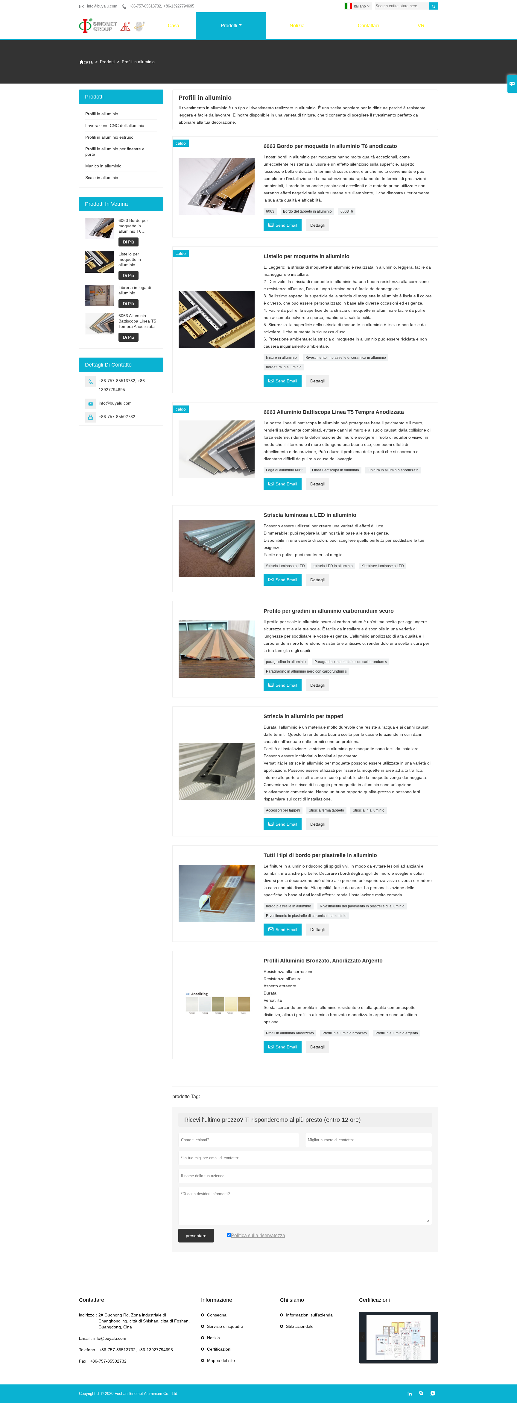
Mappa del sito (221, 1360)
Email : (85, 1338)
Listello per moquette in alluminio (129, 259)
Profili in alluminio (101, 113)
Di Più (128, 242)
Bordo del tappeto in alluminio (307, 211)
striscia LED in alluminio (333, 566)
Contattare (91, 1300)
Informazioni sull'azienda (309, 1315)
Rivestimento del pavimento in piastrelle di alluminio (362, 906)
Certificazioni (219, 1349)
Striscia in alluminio (368, 810)
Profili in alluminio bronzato (345, 1033)
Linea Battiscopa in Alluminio (335, 470)
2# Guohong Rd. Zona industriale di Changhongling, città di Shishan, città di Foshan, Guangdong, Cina (144, 1321)
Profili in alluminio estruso (109, 137)
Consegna (216, 1315)
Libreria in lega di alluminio (134, 290)
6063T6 (346, 211)
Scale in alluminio (101, 177)
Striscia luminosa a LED (285, 566)
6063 (270, 211)
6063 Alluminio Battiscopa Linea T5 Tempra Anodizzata (137, 321)
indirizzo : (88, 1315)
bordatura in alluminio (284, 367)
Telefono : (88, 1349)
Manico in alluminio (103, 166)
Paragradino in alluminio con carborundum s (350, 662)
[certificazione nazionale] (398, 1337)
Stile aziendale (300, 1326)
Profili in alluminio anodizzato (290, 1033)
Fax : (84, 1361)
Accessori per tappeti (283, 810)
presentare (196, 1235)
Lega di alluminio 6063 (284, 470)
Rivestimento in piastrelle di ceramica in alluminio (345, 357)
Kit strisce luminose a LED (382, 566)
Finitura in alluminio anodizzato (393, 470)
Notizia (297, 25)
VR (421, 25)
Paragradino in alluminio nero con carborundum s (306, 671)
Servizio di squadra (225, 1326)
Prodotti (229, 25)
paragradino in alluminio (286, 662)
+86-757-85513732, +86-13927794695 (161, 6)
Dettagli (317, 225)
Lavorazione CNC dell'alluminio (114, 125)
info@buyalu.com (102, 6)
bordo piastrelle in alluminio (288, 906)
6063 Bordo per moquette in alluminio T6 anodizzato (133, 226)
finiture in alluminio (281, 357)
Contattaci (368, 25)
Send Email (282, 224)
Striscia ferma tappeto (326, 810)
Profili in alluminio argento (396, 1033)
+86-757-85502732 (117, 416)
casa (173, 25)
